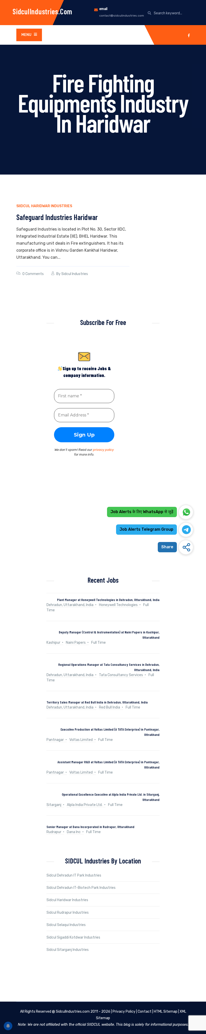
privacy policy (103, 450)
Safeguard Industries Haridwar (57, 217)
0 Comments (33, 274)
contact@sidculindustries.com (121, 15)
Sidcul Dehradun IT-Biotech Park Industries (81, 887)
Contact (144, 1011)
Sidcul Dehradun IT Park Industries (73, 875)
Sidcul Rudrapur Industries (67, 912)
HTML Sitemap (165, 1011)
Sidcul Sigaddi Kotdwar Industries (73, 937)
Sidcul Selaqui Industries (66, 924)
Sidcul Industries (74, 274)
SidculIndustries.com (42, 11)
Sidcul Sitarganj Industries (67, 949)
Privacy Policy (124, 1011)
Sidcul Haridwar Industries (67, 900)
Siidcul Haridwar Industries (44, 206)
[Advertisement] (103, 522)
